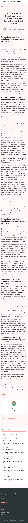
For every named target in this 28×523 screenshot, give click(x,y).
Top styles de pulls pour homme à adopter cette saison (13, 457)
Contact (3, 514)
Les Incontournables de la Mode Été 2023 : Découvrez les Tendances (13, 466)
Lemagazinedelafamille (11, 1)
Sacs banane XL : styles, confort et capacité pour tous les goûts (13, 439)
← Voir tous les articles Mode (8, 418)
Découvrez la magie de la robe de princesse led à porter (13, 444)
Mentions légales (5, 512)
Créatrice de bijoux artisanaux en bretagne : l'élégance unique (13, 475)
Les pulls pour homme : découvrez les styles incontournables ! (13, 480)
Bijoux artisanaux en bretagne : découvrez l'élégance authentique (13, 462)
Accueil (2, 6)
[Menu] (25, 1)
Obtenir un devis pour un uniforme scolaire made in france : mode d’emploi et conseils (13, 453)
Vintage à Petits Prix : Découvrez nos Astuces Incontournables (13, 471)
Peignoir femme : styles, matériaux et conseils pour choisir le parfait (14, 448)
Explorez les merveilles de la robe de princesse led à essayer (12, 435)
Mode (7, 6)
